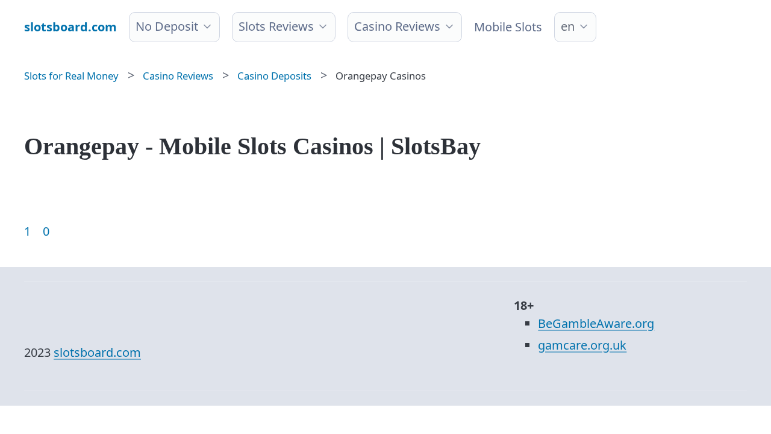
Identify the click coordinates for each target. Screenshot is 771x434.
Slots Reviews (276, 26)
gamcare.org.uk (582, 345)
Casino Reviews (397, 26)
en (568, 26)
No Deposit (167, 26)
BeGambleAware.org (596, 323)
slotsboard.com (97, 352)
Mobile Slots (508, 27)
